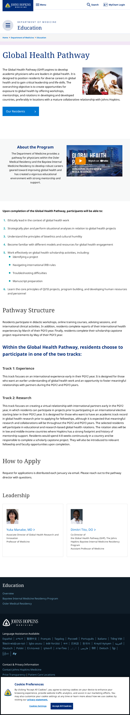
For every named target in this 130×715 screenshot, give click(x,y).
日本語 (75, 643)
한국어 (86, 643)
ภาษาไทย (61, 648)
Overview (8, 593)
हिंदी (94, 648)
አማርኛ (19, 638)
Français (46, 638)
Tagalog (59, 638)
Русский (72, 638)
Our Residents (15, 111)
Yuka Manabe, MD (19, 530)
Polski (19, 648)
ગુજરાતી (47, 648)
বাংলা (65, 643)
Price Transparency (14, 674)
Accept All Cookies (61, 706)
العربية (118, 643)
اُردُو (73, 648)
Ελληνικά (33, 648)
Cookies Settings (38, 706)
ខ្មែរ (113, 648)
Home (5, 37)
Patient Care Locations (41, 674)
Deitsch (103, 648)
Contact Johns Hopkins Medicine (22, 669)
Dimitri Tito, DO (82, 530)
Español (7, 638)
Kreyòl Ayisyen (102, 643)
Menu (41, 6)
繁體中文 (32, 638)
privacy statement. (37, 699)
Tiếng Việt (116, 638)
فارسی (84, 648)
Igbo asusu (35, 643)
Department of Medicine (37, 22)
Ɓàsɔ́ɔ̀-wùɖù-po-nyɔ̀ (14, 643)
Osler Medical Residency (17, 603)
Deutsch (8, 648)
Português (87, 638)
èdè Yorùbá (53, 643)
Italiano (102, 638)
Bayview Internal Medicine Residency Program (30, 598)
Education (29, 27)
